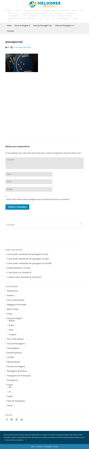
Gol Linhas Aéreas (41, 13)
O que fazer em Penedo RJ (19, 272)
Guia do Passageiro (56, 13)
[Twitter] (16, 419)
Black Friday (65, 10)
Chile (10, 13)
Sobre (33, 447)
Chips (16, 13)
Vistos (10, 21)
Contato (10, 31)
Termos (55, 447)
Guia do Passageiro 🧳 (42, 25)
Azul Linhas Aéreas (30, 10)
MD (8, 47)
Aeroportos (9, 10)
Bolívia (74, 10)
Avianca (18, 10)
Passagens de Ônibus (65, 16)
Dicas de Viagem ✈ (22, 25)
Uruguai (75, 18)
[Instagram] (11, 419)
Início (9, 25)
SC (53, 18)
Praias (40, 18)
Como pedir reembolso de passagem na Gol (27, 254)
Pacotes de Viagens (48, 16)
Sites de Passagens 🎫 (64, 25)
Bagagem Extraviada (51, 10)
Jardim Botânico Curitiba (18, 268)
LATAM (24, 16)
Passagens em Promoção (16, 18)
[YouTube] (21, 419)
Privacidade (48, 447)
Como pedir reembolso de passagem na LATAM (29, 263)
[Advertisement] (44, 91)
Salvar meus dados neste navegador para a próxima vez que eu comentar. (38, 199)
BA (40, 10)
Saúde (47, 18)
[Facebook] (6, 419)
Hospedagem (70, 13)
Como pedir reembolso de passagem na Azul (28, 258)
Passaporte (31, 18)
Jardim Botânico (13, 16)
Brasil (81, 10)
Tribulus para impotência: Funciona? (24, 277)
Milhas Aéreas (34, 16)
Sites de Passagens (63, 18)
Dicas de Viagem (26, 13)
